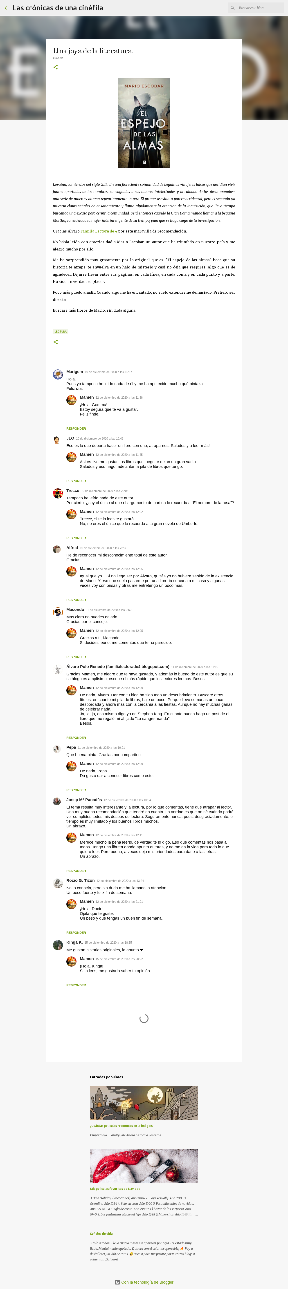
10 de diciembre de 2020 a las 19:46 (99, 438)
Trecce (72, 490)
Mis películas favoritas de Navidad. (115, 1189)
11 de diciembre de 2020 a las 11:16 (194, 667)
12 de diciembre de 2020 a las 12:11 (119, 835)
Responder (76, 428)
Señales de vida (101, 1233)
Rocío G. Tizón (80, 880)
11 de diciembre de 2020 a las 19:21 (101, 747)
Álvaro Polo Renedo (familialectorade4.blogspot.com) (117, 666)
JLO (70, 438)
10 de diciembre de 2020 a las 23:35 (103, 548)
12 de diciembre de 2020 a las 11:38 (119, 397)
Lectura (61, 331)
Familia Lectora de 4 (99, 231)
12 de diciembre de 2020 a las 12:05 (119, 569)
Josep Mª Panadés (84, 800)
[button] (55, 68)
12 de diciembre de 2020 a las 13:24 (120, 880)
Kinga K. (74, 942)
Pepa (71, 747)
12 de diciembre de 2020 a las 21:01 (119, 901)
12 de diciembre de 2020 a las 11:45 (119, 454)
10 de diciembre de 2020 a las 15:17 (108, 372)
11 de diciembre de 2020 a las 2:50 (108, 610)
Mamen (87, 397)
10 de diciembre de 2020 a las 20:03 (104, 491)
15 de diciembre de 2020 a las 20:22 (119, 959)
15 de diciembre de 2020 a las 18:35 (108, 942)
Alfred (72, 547)
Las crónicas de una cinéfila (58, 8)
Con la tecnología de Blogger (146, 1282)
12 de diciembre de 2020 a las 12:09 (119, 688)
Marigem (74, 371)
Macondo (75, 609)
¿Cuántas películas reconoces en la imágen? (121, 1126)
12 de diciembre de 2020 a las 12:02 (119, 512)
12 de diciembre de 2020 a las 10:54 (127, 800)
